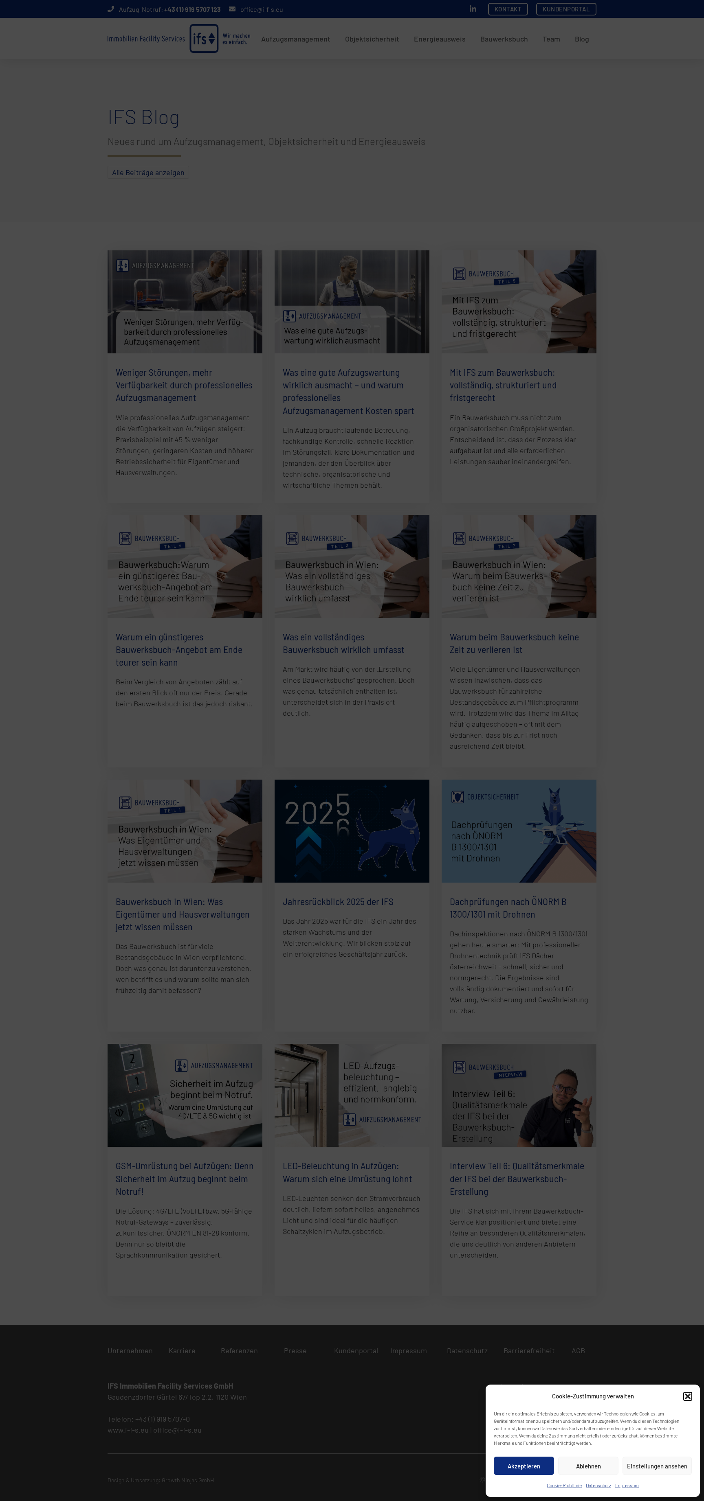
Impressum (627, 1485)
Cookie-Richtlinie (564, 1485)
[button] (688, 1396)
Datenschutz (598, 1485)
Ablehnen (588, 1466)
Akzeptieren (524, 1466)
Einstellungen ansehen (657, 1466)
